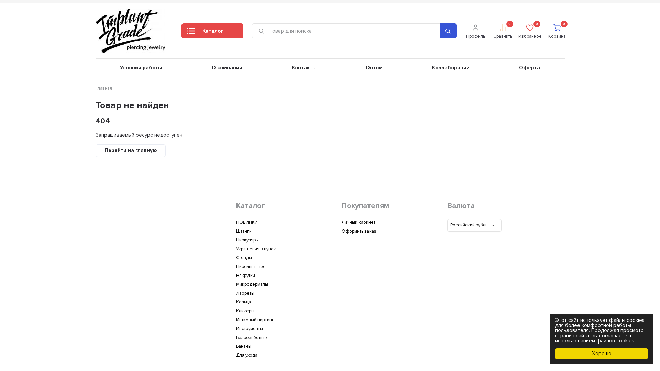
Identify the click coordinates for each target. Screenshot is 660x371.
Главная (104, 88)
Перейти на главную (130, 150)
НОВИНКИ (247, 222)
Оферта (529, 68)
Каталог (212, 31)
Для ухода (246, 355)
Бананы (243, 346)
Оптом (374, 68)
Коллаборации (451, 68)
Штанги (244, 231)
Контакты (304, 68)
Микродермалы (252, 284)
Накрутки (245, 275)
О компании (227, 68)
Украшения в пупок (256, 249)
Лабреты (245, 293)
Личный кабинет (358, 222)
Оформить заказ (359, 231)
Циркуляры (247, 240)
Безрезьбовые (251, 337)
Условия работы (141, 68)
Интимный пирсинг (255, 320)
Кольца (243, 302)
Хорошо (602, 353)
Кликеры (245, 311)
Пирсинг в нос (250, 266)
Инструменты (249, 328)
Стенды (244, 257)
